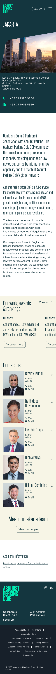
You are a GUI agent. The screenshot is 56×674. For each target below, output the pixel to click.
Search (37, 8)
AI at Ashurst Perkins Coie (37, 613)
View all (44, 302)
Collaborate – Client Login (11, 613)
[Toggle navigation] (50, 8)
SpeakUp (8, 619)
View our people (28, 529)
